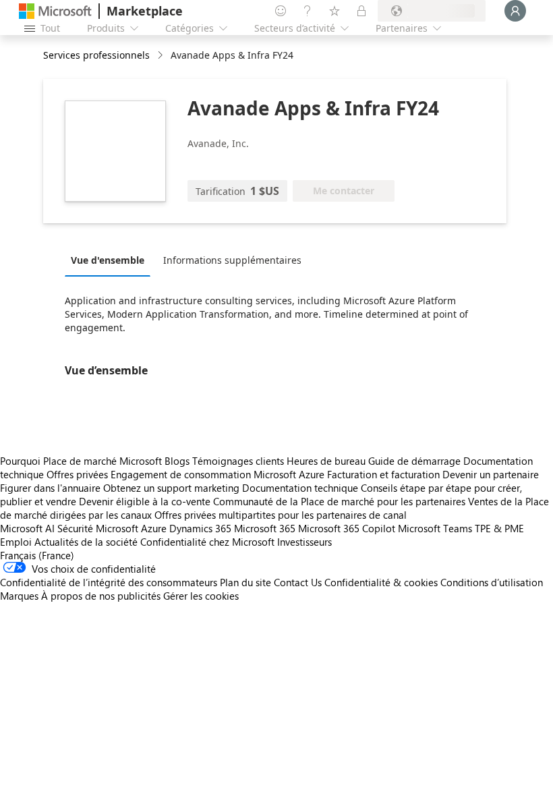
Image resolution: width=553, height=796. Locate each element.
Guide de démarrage (414, 460)
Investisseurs (304, 541)
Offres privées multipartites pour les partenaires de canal (280, 514)
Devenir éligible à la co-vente (144, 501)
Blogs (177, 460)
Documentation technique (300, 487)
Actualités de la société (86, 541)
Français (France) (37, 555)
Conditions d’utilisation (491, 582)
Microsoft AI (27, 528)
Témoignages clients (238, 460)
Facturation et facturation (383, 474)
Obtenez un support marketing (171, 487)
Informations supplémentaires (232, 260)
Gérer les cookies (201, 595)
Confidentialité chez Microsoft (207, 541)
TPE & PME (499, 528)
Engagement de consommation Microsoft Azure (219, 474)
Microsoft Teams (435, 528)
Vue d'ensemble (107, 260)
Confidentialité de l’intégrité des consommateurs (108, 582)
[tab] (111, 260)
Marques (19, 595)
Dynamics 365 (200, 528)
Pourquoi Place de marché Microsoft (81, 460)
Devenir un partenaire (490, 474)
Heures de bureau (326, 460)
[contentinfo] (161, 56)
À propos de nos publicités (101, 595)
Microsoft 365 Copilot (346, 528)
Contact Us (298, 582)
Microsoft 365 (264, 528)
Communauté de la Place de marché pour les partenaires (339, 501)
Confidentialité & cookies (381, 582)
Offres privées (77, 474)
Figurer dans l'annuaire (50, 487)
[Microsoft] (55, 11)
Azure (154, 528)
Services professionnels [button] (96, 55)
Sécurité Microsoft (97, 528)
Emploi (16, 541)
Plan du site (245, 582)
